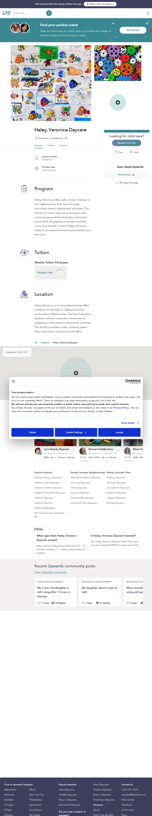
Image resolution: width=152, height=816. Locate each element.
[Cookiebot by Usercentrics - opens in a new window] (128, 381)
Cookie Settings (74, 432)
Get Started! (133, 30)
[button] (76, 369)
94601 (25, 352)
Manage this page (128, 182)
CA (36, 342)
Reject (32, 432)
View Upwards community (50, 572)
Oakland (45, 342)
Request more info (127, 142)
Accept (119, 432)
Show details (128, 422)
